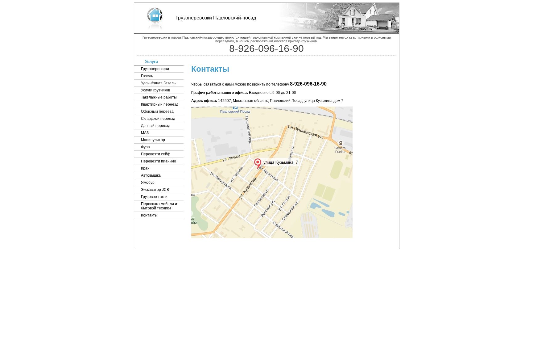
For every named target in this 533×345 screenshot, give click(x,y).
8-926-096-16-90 (308, 83)
